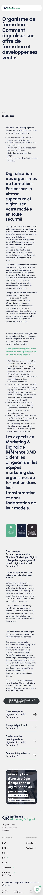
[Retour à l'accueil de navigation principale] (11, 8)
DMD (4, 848)
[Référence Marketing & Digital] (21, 818)
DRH (4, 853)
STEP (4, 863)
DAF (4, 843)
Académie (6, 868)
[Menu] (37, 8)
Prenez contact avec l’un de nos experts (22, 701)
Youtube (29, 848)
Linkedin (29, 843)
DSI (3, 858)
